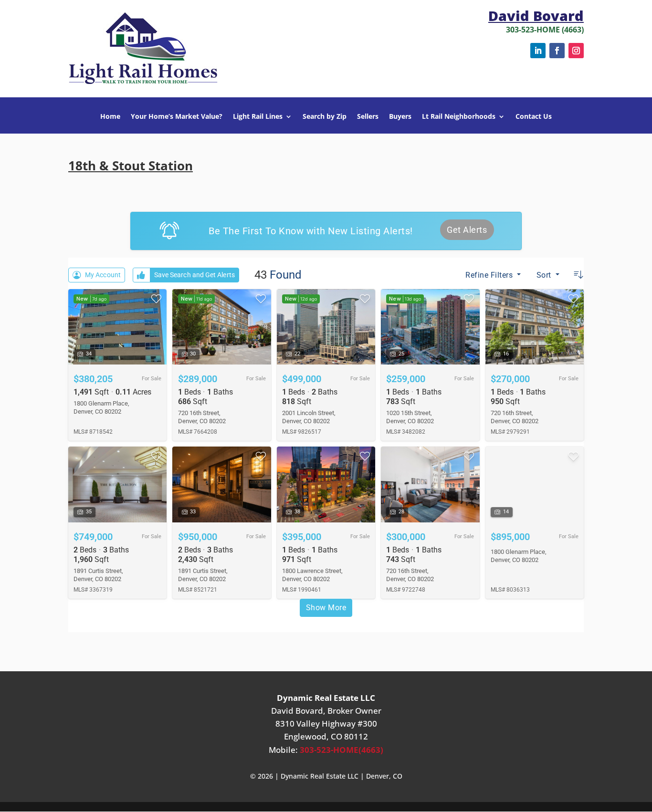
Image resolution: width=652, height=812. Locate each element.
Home (110, 117)
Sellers (368, 117)
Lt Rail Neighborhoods (458, 117)
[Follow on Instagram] (576, 50)
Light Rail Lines (258, 117)
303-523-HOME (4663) (545, 29)
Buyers (400, 117)
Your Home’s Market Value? (176, 117)
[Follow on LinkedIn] (538, 50)
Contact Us (533, 117)
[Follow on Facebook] (557, 50)
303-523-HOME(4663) (341, 749)
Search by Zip (325, 117)
